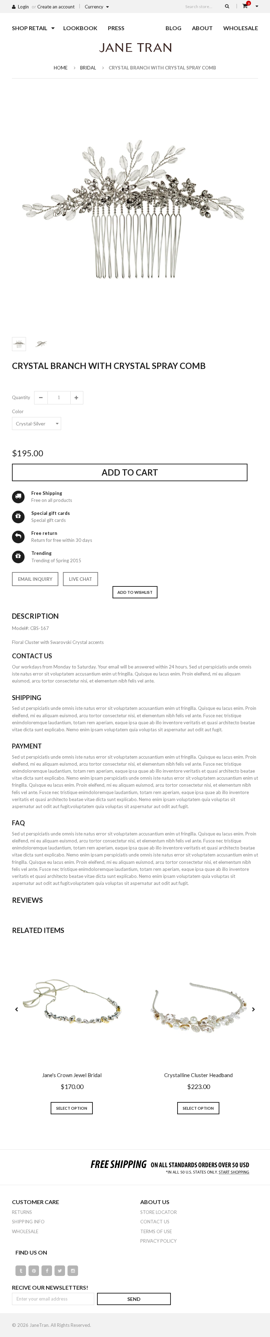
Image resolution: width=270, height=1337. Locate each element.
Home (61, 67)
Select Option (71, 1108)
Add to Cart (130, 472)
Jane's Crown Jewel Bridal (72, 1075)
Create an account (56, 6)
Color (18, 411)
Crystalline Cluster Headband (198, 1075)
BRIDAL (88, 67)
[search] (227, 6)
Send (134, 1299)
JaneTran (39, 1325)
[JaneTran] (135, 47)
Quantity (21, 397)
